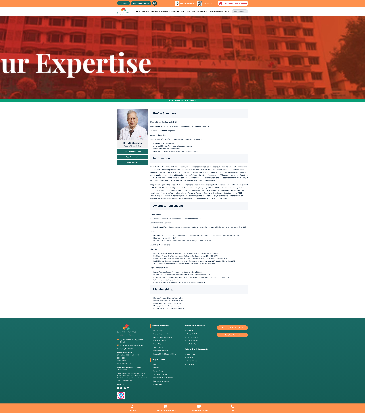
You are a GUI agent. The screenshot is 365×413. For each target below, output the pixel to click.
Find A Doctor (158, 330)
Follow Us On (157, 384)
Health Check (157, 344)
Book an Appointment (160, 334)
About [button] (138, 11)
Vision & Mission (192, 337)
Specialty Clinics (156, 11)
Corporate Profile (192, 334)
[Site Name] (123, 11)
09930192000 (121, 358)
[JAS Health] (154, 3)
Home (171, 100)
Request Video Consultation (162, 337)
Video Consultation (133, 157)
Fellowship (190, 357)
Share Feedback (132, 162)
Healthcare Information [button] (199, 11)
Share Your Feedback (232, 335)
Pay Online (123, 3)
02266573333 (122, 369)
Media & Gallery (192, 344)
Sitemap (156, 368)
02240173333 (136, 367)
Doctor (177, 100)
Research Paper (192, 361)
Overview (190, 330)
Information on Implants (161, 381)
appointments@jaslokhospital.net (131, 345)
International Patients (141, 3)
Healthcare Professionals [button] (170, 11)
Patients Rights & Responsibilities (164, 354)
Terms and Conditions (160, 374)
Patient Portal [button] (185, 11)
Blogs (155, 364)
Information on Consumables (163, 378)
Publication (190, 364)
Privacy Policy (158, 371)
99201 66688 (124, 363)
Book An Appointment (133, 151)
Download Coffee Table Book (232, 328)
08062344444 (133, 349)
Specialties (145, 11)
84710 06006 (121, 361)
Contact (227, 11)
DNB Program (191, 354)
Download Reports (159, 340)
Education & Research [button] (216, 11)
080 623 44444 (241, 3)
